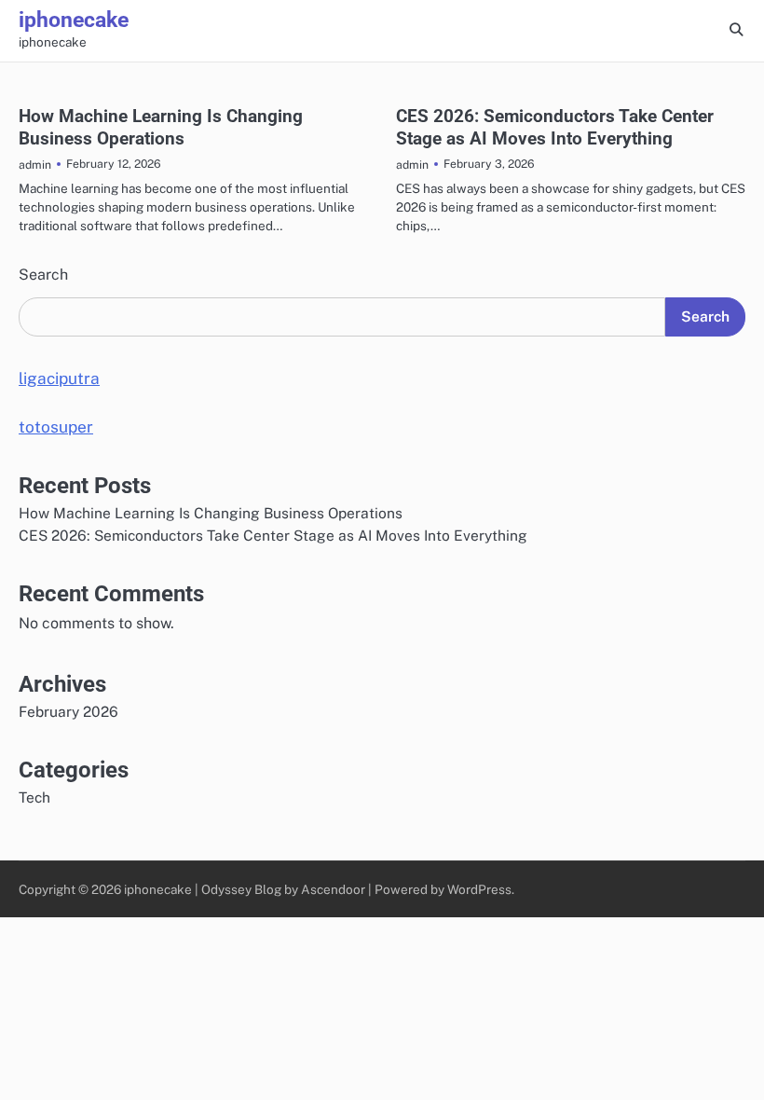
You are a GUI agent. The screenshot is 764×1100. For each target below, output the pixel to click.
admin (35, 165)
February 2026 (68, 711)
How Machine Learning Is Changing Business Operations (161, 126)
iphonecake (74, 20)
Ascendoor (333, 889)
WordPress (479, 889)
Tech (34, 797)
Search (43, 274)
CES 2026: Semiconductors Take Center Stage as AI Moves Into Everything (555, 126)
